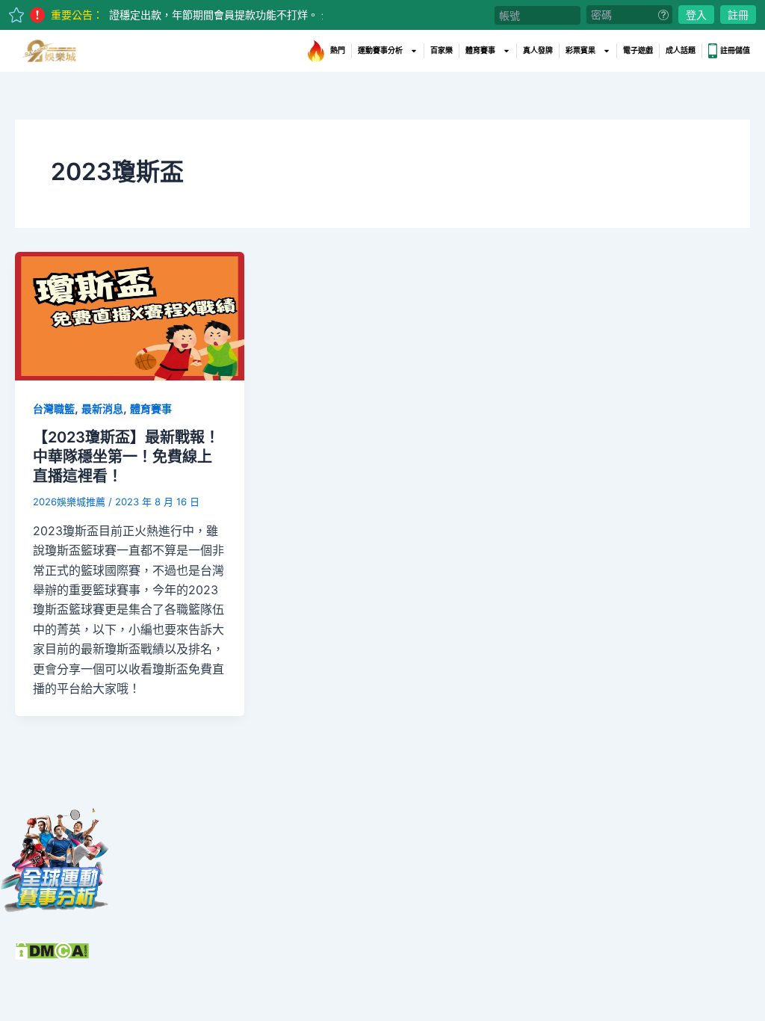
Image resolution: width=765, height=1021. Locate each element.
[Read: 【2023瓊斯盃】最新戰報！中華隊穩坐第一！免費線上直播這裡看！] (129, 314)
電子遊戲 (638, 50)
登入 (696, 14)
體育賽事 (480, 50)
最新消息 (102, 408)
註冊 (738, 14)
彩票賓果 (580, 50)
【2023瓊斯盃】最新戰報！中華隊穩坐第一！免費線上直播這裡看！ (126, 456)
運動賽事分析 (380, 50)
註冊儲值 (735, 50)
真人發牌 (538, 50)
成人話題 (681, 50)
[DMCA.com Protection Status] (52, 949)
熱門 (337, 50)
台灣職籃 (54, 408)
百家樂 (441, 50)
